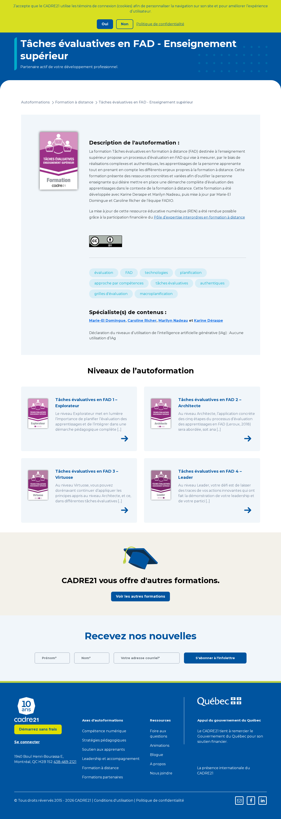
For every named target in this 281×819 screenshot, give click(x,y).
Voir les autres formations (140, 596)
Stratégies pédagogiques (104, 740)
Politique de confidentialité (160, 24)
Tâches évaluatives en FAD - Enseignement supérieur (146, 102)
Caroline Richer (142, 320)
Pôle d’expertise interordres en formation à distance (199, 217)
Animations (159, 745)
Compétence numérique (104, 731)
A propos (158, 764)
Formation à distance (74, 102)
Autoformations (35, 102)
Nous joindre (161, 773)
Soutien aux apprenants (103, 749)
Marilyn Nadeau (173, 320)
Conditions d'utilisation (113, 800)
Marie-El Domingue (107, 320)
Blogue (156, 755)
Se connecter (27, 742)
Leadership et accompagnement (111, 759)
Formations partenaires (102, 777)
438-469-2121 (65, 762)
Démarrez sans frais (38, 729)
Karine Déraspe (208, 320)
